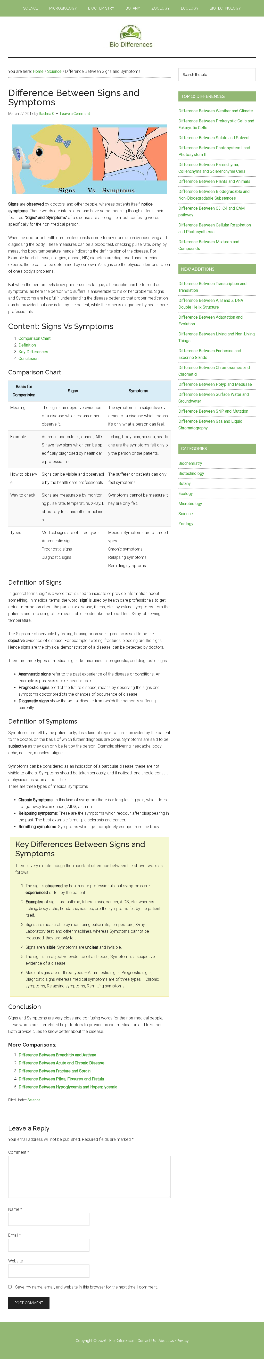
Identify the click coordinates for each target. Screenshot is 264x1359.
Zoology (185, 523)
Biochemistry (190, 463)
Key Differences (33, 351)
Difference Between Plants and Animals (214, 181)
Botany (184, 483)
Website (15, 1261)
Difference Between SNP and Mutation (213, 411)
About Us (166, 1341)
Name (15, 1209)
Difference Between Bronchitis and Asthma (57, 1054)
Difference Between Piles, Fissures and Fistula (61, 1079)
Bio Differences (122, 1341)
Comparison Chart (35, 338)
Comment (18, 1152)
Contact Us (146, 1341)
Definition (27, 345)
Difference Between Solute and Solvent (214, 137)
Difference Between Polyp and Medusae (215, 384)
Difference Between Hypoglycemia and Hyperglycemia (68, 1087)
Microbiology (190, 503)
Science (34, 1100)
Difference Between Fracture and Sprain (54, 1071)
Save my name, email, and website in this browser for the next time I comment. (86, 1287)
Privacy (183, 1341)
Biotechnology (191, 473)
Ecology (185, 493)
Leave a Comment (75, 114)
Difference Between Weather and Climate (215, 110)
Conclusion (28, 358)
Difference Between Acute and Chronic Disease (61, 1063)
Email (14, 1235)
